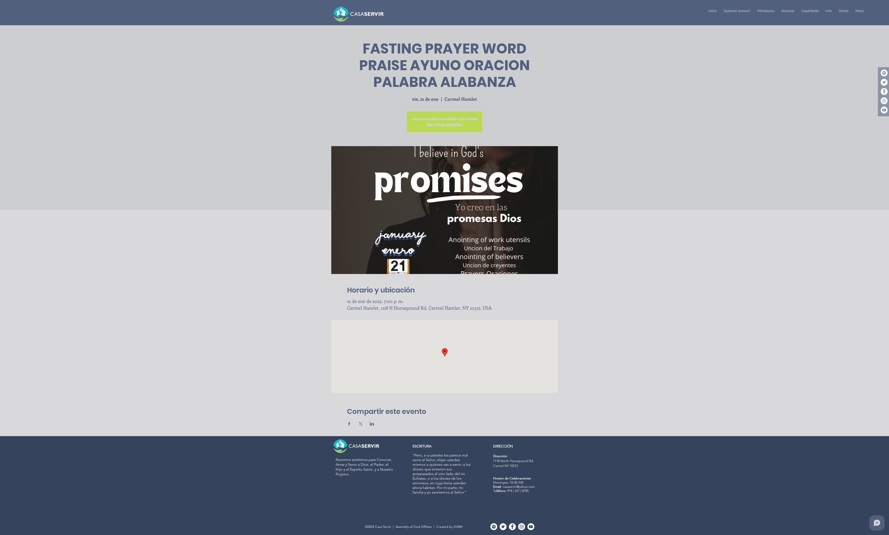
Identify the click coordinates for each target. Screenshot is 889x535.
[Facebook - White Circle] (884, 91)
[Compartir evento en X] (360, 424)
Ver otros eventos (445, 124)
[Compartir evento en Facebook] (349, 424)
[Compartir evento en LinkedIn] (372, 424)
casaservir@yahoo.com (519, 487)
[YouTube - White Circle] (884, 110)
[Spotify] (884, 72)
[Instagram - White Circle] (884, 100)
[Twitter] (884, 82)
